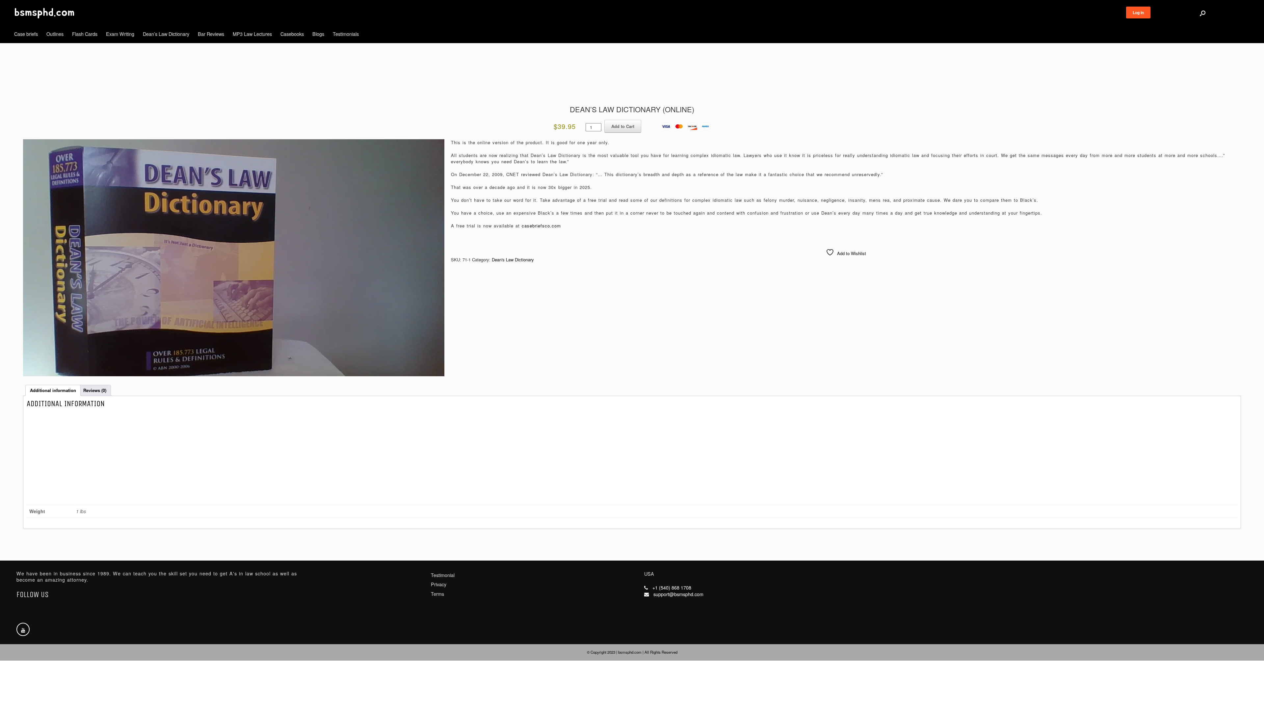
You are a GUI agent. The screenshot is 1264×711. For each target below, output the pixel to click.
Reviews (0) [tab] (94, 390)
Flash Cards (84, 33)
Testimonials (346, 33)
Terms (437, 594)
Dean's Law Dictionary (513, 259)
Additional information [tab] (53, 390)
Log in (1138, 12)
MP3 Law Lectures (252, 33)
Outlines (55, 33)
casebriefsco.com (541, 226)
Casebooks (292, 33)
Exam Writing (120, 33)
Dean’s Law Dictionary (166, 33)
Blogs (318, 33)
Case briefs (26, 33)
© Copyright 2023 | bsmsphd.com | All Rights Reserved (632, 652)
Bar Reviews (211, 33)
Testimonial (443, 575)
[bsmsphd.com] (44, 13)
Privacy (438, 584)
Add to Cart (622, 126)
